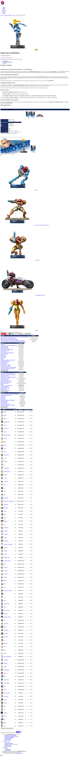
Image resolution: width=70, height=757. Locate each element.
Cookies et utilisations (8, 738)
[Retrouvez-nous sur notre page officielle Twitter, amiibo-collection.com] (18, 732)
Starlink (4, 12)
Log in (4, 13)
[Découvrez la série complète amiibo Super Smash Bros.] (39, 117)
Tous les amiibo (7, 742)
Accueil (4, 7)
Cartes (4, 9)
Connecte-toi (2, 59)
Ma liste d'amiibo (8, 750)
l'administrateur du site (19, 753)
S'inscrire (6, 748)
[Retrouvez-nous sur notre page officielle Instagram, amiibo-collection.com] (20, 732)
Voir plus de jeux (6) (4, 407)
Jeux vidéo (4, 10)
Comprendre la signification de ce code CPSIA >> (9, 133)
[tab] (4, 334)
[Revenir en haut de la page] (1, 756)
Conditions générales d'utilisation (10, 735)
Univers (14, 15)
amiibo (4, 8)
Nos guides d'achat (8, 745)
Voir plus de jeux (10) (4, 391)
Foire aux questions (8, 746)
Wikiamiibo (7, 744)
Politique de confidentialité (9, 737)
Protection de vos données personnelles (11, 736)
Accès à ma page (8, 749)
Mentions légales (8, 739)
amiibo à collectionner (8, 15)
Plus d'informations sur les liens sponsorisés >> (7, 57)
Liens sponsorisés (8, 740)
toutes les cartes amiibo (9, 743)
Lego (3, 11)
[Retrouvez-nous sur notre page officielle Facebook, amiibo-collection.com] (17, 732)
